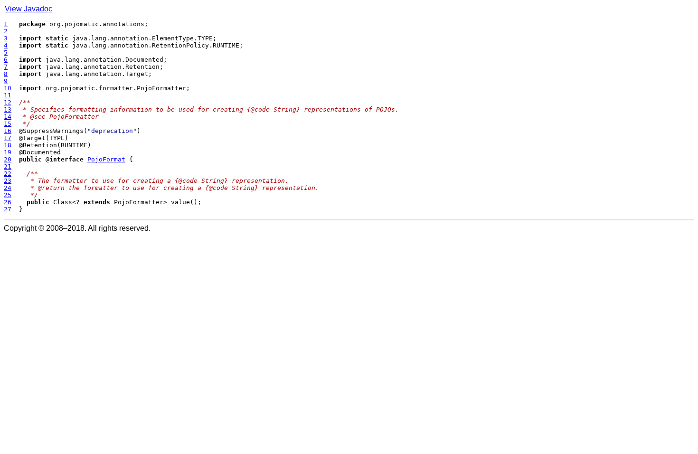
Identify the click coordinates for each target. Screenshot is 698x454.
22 (7, 173)
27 (7, 209)
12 (7, 102)
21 (7, 166)
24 (7, 187)
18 (7, 145)
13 (7, 109)
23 (7, 180)
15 (7, 123)
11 (7, 95)
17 (7, 138)
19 (7, 152)
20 (7, 159)
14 (7, 116)
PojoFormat (106, 159)
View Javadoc (28, 9)
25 (7, 195)
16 (7, 130)
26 (7, 202)
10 (7, 88)
